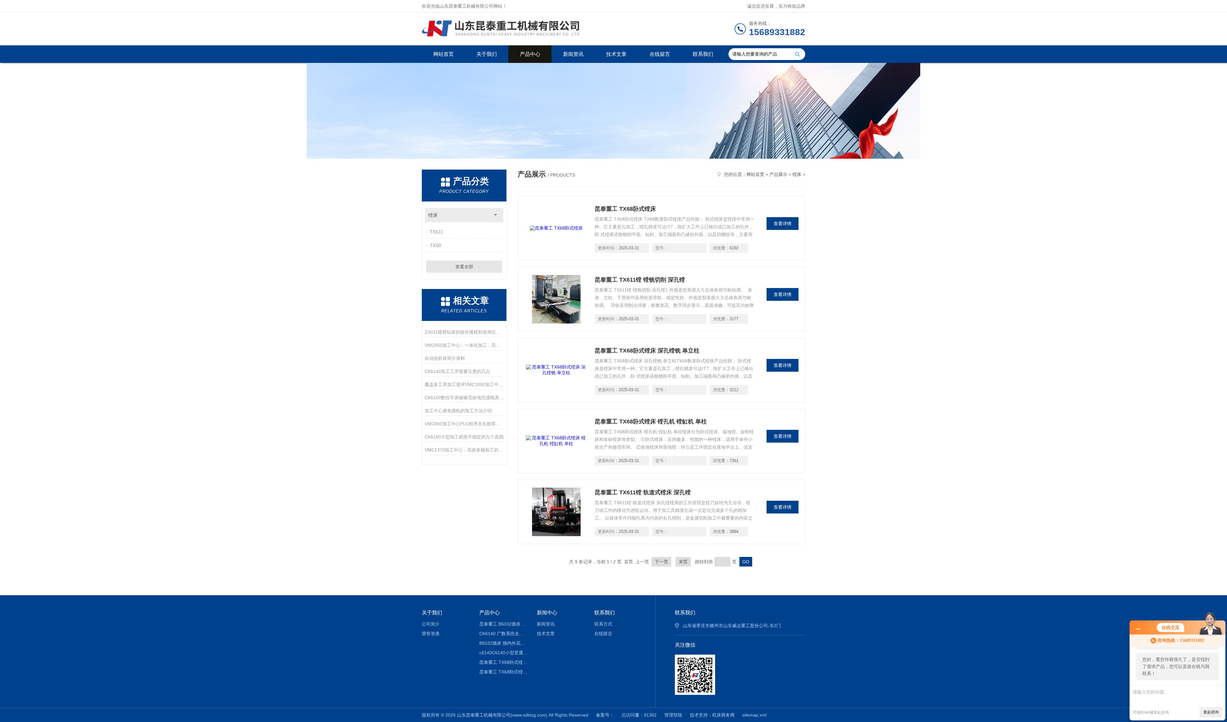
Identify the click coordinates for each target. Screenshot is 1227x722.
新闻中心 (547, 612)
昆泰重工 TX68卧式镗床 (625, 209)
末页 (683, 561)
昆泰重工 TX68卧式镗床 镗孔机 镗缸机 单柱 (651, 421)
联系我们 (703, 54)
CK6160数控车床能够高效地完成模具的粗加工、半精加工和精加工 (464, 397)
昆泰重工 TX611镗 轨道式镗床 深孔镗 (643, 492)
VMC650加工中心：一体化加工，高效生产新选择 (464, 345)
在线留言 (660, 54)
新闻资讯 (573, 54)
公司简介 (431, 624)
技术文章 (616, 54)
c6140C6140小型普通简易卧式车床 (503, 652)
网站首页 (443, 54)
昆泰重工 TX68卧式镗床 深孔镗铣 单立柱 (647, 350)
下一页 (661, 561)
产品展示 (778, 174)
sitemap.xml (754, 715)
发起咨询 (1211, 712)
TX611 (436, 231)
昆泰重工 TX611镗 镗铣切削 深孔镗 (640, 280)
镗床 (433, 215)
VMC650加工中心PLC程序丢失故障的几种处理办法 (464, 423)
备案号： (605, 715)
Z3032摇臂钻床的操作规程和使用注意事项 (464, 332)
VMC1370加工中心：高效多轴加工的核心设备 (464, 449)
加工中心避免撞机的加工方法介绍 (458, 410)
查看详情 (782, 223)
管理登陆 (673, 715)
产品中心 (530, 54)
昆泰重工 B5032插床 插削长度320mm (503, 624)
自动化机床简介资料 (445, 358)
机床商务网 (723, 715)
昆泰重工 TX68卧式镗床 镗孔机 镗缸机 (503, 662)
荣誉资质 (431, 633)
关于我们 (486, 54)
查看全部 (464, 266)
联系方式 (603, 624)
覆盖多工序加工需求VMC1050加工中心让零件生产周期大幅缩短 (464, 384)
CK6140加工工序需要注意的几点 (457, 371)
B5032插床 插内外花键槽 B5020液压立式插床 (503, 643)
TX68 (435, 245)
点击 (495, 215)
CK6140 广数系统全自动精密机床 (503, 633)
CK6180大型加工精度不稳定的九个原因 (464, 436)
